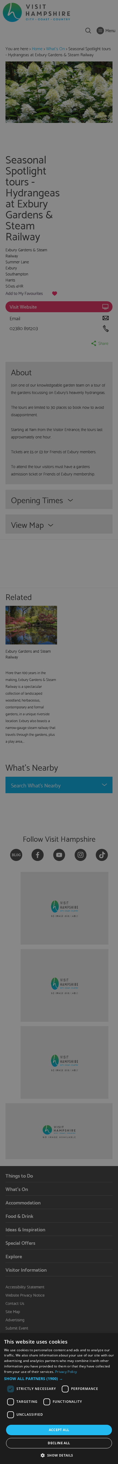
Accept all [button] (59, 1430)
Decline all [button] (59, 1443)
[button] (59, 1379)
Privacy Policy (66, 1371)
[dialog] (59, 1398)
